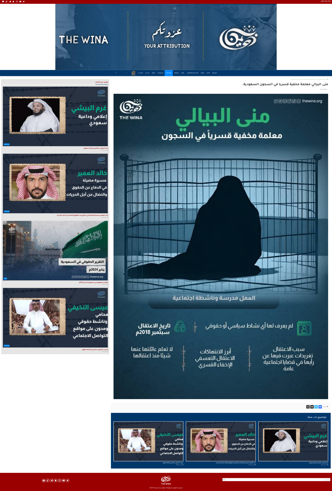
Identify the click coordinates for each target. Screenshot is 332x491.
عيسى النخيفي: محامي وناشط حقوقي (173, 463)
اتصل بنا (141, 73)
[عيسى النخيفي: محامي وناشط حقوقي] (148, 441)
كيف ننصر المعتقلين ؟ (192, 73)
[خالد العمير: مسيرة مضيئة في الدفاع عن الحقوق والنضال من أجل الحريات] (221, 441)
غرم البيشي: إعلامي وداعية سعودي (318, 463)
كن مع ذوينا (160, 73)
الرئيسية (214, 73)
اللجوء (153, 73)
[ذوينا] (166, 37)
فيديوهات (176, 73)
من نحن (147, 73)
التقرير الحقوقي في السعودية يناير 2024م (93, 282)
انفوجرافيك (169, 73)
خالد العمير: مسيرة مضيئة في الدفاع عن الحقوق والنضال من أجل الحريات (236, 463)
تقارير (182, 73)
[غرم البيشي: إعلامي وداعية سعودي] (293, 441)
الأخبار (208, 73)
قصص (202, 73)
